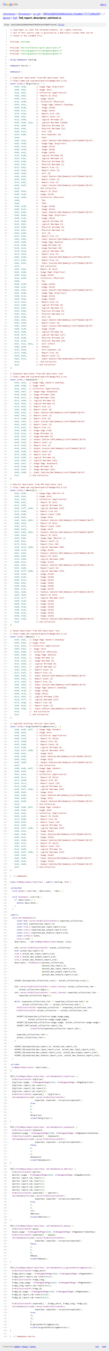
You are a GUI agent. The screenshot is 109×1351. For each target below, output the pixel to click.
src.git (37, 14)
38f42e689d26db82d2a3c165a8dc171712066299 (71, 14)
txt (97, 1346)
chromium (9, 14)
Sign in (103, 4)
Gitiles (17, 1346)
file (61, 24)
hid (15, 17)
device (7, 17)
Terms (33, 1346)
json (104, 1346)
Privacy (25, 1346)
